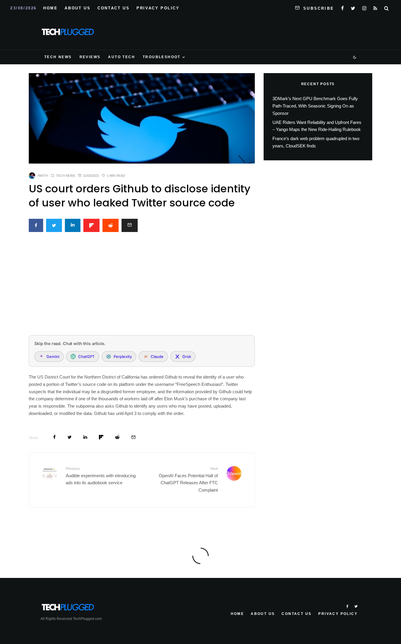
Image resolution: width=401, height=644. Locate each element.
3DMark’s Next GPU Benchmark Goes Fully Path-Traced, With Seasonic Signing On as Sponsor (315, 106)
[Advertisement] (142, 287)
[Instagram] (364, 7)
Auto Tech (121, 57)
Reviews (90, 57)
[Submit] (110, 225)
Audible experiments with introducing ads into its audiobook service (101, 476)
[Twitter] (353, 7)
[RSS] (375, 7)
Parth (43, 175)
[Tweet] (54, 225)
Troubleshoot (162, 57)
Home (50, 8)
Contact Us (113, 8)
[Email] (130, 225)
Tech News (58, 57)
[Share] (36, 225)
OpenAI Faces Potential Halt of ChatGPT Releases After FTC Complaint (188, 479)
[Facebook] (342, 7)
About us (77, 8)
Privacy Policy (158, 8)
